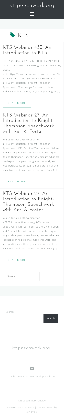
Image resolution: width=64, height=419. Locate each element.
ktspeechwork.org (32, 6)
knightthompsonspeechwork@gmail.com (32, 376)
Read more (17, 103)
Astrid (50, 407)
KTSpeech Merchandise (32, 400)
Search (10, 311)
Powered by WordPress (20, 407)
